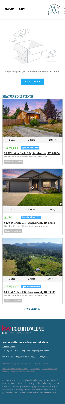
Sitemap (20, 371)
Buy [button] (22, 9)
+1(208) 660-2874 (10, 351)
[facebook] (4, 397)
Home (9, 9)
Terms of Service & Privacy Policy (15, 368)
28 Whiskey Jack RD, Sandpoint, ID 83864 (32, 153)
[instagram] (10, 397)
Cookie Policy (35, 368)
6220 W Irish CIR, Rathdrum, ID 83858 (29, 223)
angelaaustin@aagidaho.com (35, 351)
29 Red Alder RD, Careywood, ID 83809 (29, 292)
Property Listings (9, 371)
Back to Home (32, 82)
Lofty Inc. (15, 363)
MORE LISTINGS (32, 309)
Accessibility (30, 371)
